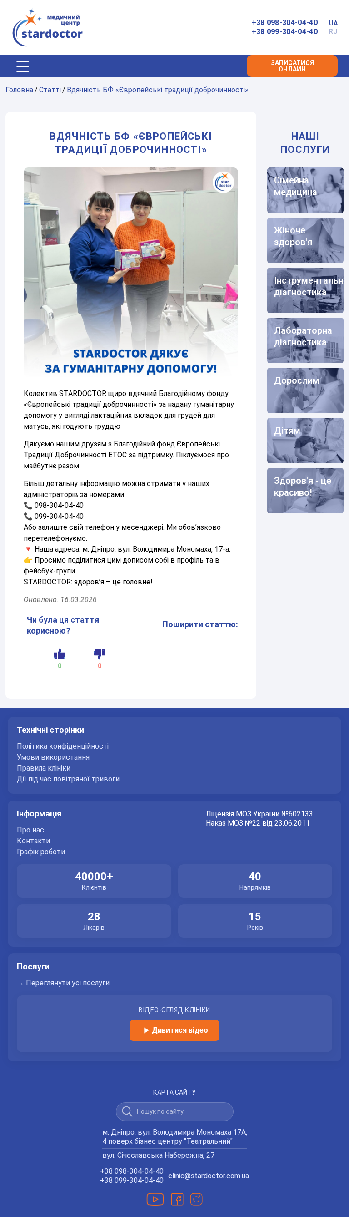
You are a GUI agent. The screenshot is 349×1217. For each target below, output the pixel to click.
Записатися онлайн (292, 66)
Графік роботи (41, 852)
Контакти (33, 841)
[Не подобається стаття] (99, 654)
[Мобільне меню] (22, 66)
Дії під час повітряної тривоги (68, 779)
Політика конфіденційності (63, 746)
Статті (50, 90)
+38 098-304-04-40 (285, 22)
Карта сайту (174, 1092)
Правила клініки (43, 768)
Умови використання (53, 757)
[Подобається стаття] (59, 654)
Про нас (30, 830)
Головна (19, 90)
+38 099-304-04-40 (285, 31)
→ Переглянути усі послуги (63, 983)
